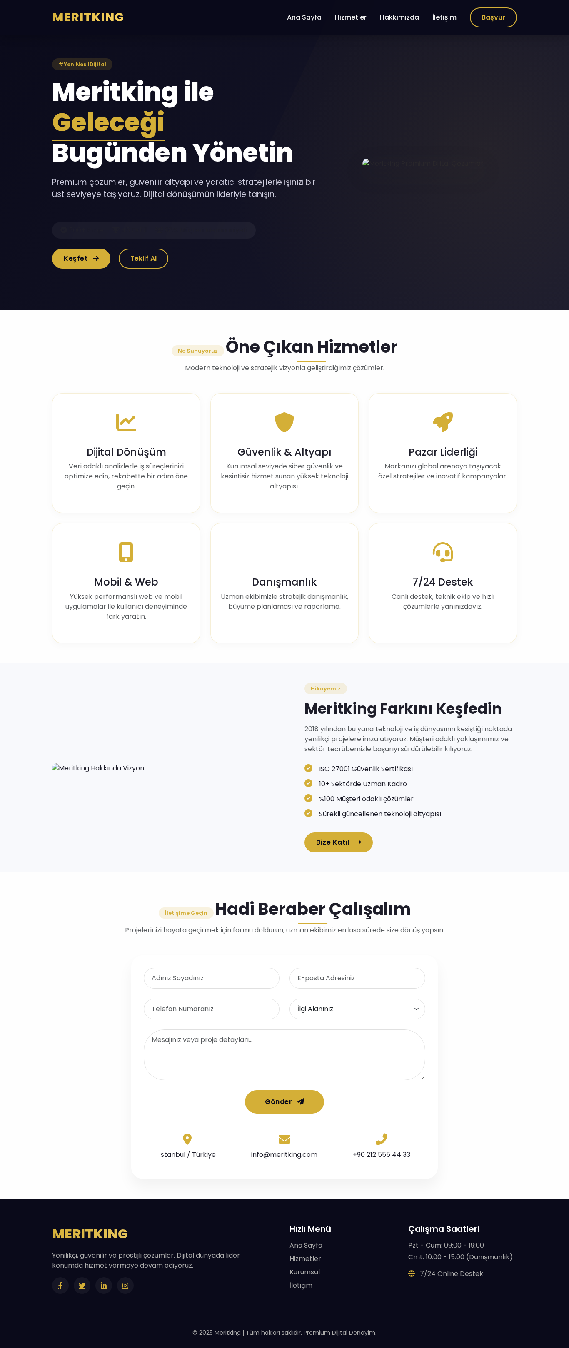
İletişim (444, 17)
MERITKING (88, 17)
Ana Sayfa (304, 17)
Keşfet (77, 258)
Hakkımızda (399, 17)
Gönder (279, 1101)
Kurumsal (304, 1272)
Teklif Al (143, 258)
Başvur (493, 17)
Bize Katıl (333, 842)
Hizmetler (351, 17)
